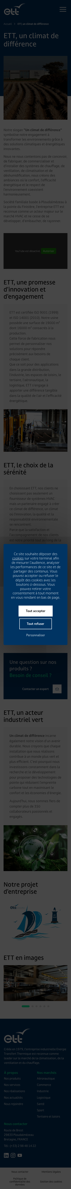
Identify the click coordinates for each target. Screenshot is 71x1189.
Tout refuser (35, 624)
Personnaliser (35, 635)
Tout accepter (35, 611)
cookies (18, 558)
